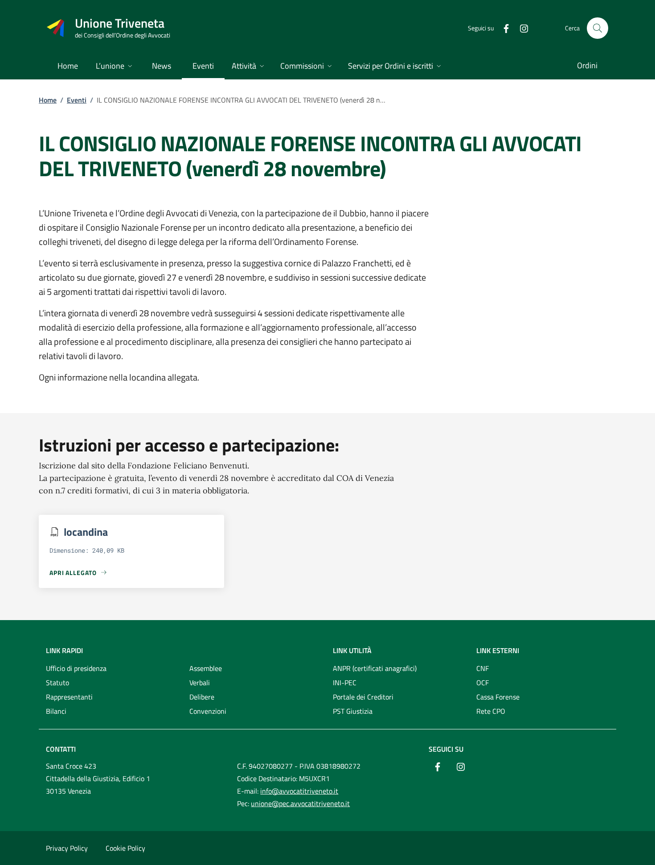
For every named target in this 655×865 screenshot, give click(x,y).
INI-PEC (344, 682)
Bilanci (56, 711)
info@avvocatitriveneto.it (299, 791)
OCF (482, 682)
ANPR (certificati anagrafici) (375, 668)
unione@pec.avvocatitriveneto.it (300, 803)
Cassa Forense (498, 696)
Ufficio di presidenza (76, 668)
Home (48, 100)
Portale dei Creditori (363, 696)
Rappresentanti (69, 696)
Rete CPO (490, 711)
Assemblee (205, 668)
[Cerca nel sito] (597, 28)
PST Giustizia (353, 711)
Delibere (201, 696)
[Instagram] (520, 28)
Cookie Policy (125, 848)
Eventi (76, 100)
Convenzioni (207, 711)
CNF (482, 668)
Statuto (57, 682)
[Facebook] (503, 28)
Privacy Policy (67, 848)
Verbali (199, 682)
